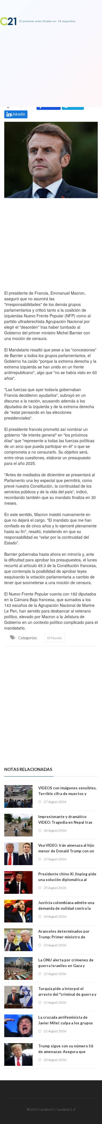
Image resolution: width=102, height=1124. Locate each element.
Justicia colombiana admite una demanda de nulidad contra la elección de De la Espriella (66, 908)
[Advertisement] (51, 242)
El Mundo (54, 638)
